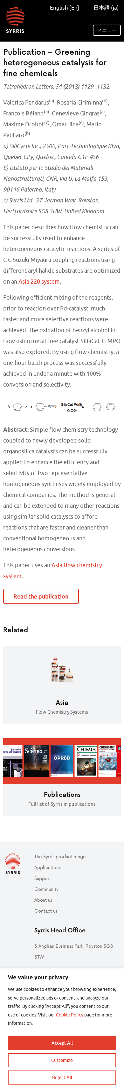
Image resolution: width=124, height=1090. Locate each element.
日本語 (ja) (105, 7)
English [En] (64, 7)
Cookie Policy (69, 1014)
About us (43, 900)
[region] (62, 1029)
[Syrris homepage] (15, 20)
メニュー (106, 30)
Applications (47, 867)
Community (46, 889)
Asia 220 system (39, 281)
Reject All (62, 1077)
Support (42, 878)
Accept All (62, 1043)
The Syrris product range (60, 856)
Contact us (45, 910)
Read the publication (41, 596)
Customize (62, 1060)
